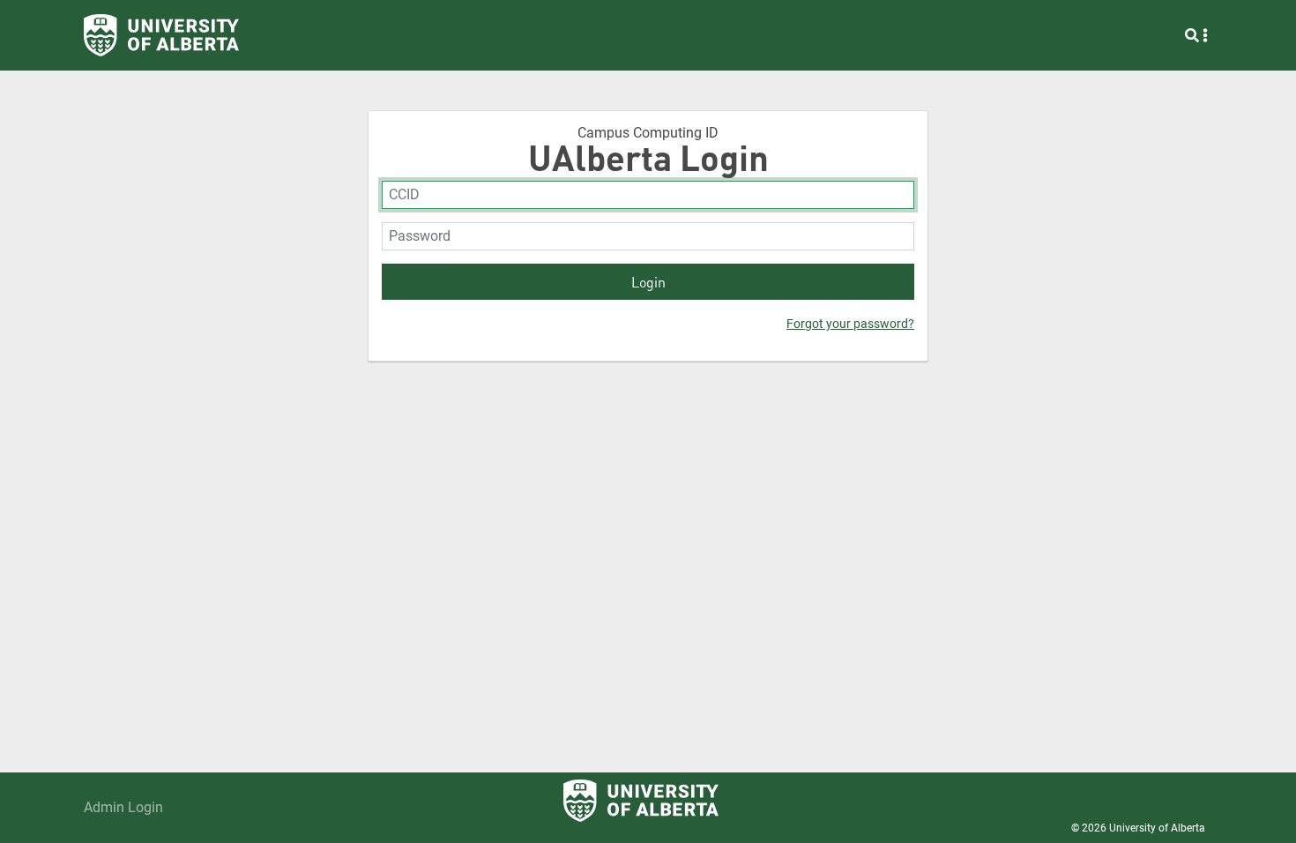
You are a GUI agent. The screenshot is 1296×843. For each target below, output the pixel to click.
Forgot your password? (850, 324)
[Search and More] (1196, 35)
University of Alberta (1157, 828)
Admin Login (123, 807)
